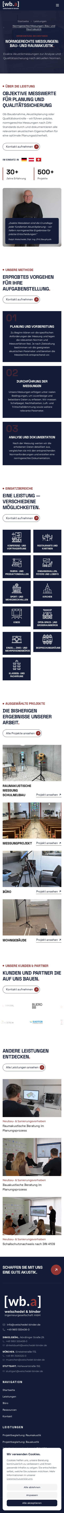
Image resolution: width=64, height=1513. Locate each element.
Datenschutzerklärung (19, 1478)
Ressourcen (10, 1409)
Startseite (23, 21)
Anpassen (32, 1495)
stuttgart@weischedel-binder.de (24, 1371)
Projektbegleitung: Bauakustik (21, 1441)
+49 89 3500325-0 (16, 1355)
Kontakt (7, 1416)
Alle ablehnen (32, 1487)
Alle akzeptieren (32, 1503)
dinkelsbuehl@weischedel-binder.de (26, 1345)
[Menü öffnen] (57, 5)
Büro (5, 1403)
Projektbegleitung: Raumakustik (22, 1435)
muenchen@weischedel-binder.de (25, 1359)
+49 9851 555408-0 (18, 1329)
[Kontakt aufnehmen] (56, 1270)
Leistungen (40, 21)
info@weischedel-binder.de (23, 1324)
